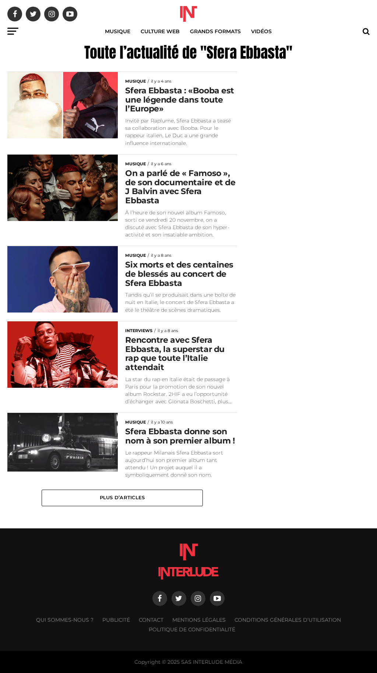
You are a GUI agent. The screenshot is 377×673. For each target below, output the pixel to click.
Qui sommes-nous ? (65, 620)
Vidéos (261, 31)
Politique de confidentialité (192, 629)
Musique (117, 31)
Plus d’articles (122, 497)
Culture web (160, 31)
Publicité (116, 620)
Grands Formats (215, 31)
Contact (151, 620)
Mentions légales (199, 620)
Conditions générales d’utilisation (288, 620)
